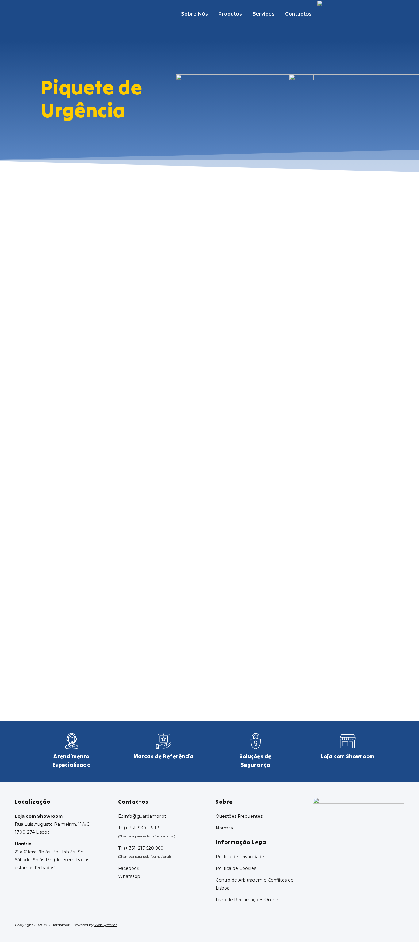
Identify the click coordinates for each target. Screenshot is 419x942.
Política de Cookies (236, 868)
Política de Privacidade (240, 856)
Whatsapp (129, 876)
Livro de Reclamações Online (247, 899)
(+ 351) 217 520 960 (143, 848)
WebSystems (105, 924)
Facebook (128, 868)
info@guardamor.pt (145, 816)
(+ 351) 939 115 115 (142, 828)
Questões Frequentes (239, 816)
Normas (224, 828)
